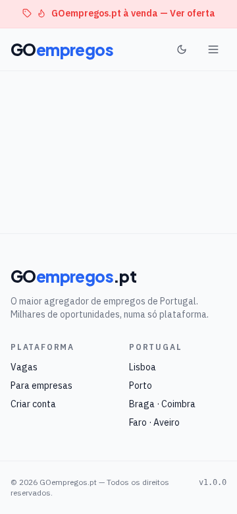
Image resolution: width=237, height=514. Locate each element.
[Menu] (213, 49)
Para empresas (41, 385)
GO (62, 49)
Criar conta (33, 404)
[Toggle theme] (182, 49)
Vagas (24, 367)
